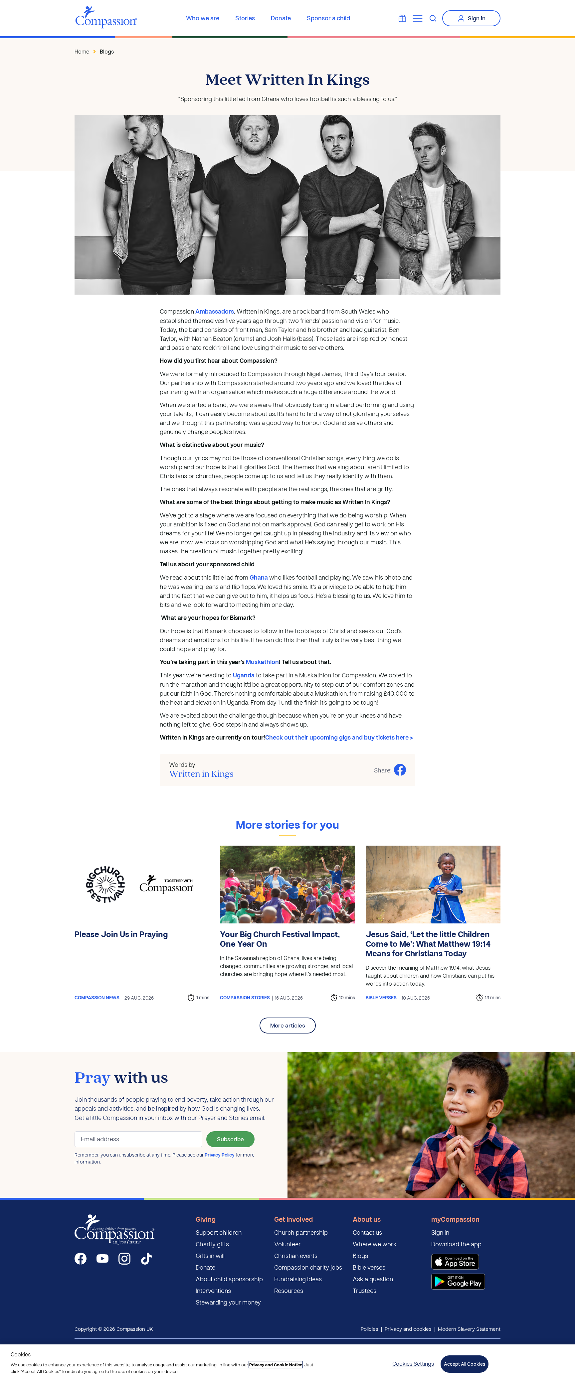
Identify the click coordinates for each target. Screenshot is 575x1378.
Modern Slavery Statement (469, 1328)
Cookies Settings (413, 1363)
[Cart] (402, 18)
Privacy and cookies (408, 1328)
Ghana (259, 577)
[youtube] (102, 1259)
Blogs (107, 51)
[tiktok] (146, 1259)
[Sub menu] (418, 18)
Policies (369, 1328)
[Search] (433, 18)
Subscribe (230, 1139)
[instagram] (124, 1259)
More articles (287, 1025)
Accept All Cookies (464, 1364)
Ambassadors (214, 311)
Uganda (244, 675)
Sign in (476, 18)
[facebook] (81, 1259)
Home (82, 51)
